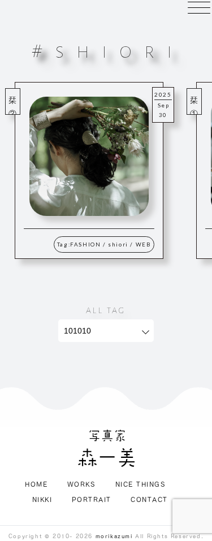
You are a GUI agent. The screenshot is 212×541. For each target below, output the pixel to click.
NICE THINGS (140, 484)
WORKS (81, 484)
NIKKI (42, 499)
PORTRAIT (91, 499)
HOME (36, 484)
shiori (118, 244)
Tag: (63, 244)
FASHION (85, 244)
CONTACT (149, 499)
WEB (143, 244)
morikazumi (114, 536)
